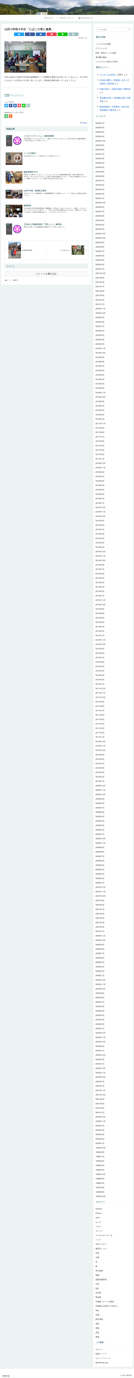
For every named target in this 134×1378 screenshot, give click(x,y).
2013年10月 (100, 604)
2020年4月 (99, 339)
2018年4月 (99, 419)
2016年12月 (100, 463)
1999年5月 (99, 1165)
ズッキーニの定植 (107, 74)
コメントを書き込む (46, 273)
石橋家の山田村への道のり (106, 1305)
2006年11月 (100, 935)
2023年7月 (99, 211)
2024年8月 (99, 176)
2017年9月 (99, 427)
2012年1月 (99, 684)
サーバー (99, 1230)
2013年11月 (100, 600)
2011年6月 (99, 714)
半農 (97, 1257)
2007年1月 (99, 931)
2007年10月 (100, 895)
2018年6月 (99, 410)
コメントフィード (103, 1358)
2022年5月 (99, 260)
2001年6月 (99, 1099)
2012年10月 (100, 644)
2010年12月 (100, 741)
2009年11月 (100, 790)
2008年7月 (99, 856)
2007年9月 (99, 900)
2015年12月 (100, 507)
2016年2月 (99, 498)
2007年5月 (99, 918)
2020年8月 (99, 321)
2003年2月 (99, 1059)
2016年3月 (99, 494)
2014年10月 (100, 560)
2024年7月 (99, 180)
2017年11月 (100, 423)
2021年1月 (99, 304)
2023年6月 (99, 215)
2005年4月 (99, 1015)
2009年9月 (99, 798)
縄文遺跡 (99, 1319)
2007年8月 (99, 904)
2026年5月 (99, 132)
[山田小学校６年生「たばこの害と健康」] (41, 34)
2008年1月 (99, 882)
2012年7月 (99, 657)
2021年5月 (99, 295)
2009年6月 (99, 812)
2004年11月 (100, 1037)
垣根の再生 (104, 88)
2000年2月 (99, 1138)
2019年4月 (99, 379)
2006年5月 (99, 962)
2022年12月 (100, 233)
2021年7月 (99, 286)
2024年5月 (99, 189)
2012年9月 (99, 648)
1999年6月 (99, 1161)
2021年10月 (100, 273)
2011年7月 (99, 710)
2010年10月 (100, 750)
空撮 (97, 1314)
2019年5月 (99, 374)
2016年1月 (99, 503)
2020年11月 (100, 308)
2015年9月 (99, 520)
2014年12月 (100, 551)
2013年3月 (99, 626)
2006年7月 (99, 953)
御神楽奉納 (104, 106)
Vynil (97, 1217)
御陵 (97, 1275)
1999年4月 (99, 1169)
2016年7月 (99, 476)
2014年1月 (99, 595)
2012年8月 (99, 653)
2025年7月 (99, 154)
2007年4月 (99, 922)
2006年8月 (99, 949)
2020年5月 (99, 335)
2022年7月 (99, 251)
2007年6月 (99, 913)
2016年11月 (100, 467)
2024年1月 (99, 198)
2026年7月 (99, 123)
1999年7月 (99, 1156)
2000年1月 (99, 1143)
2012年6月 (99, 662)
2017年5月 (99, 445)
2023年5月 (99, 220)
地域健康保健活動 (18, 95)
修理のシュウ (101, 1248)
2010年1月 (99, 781)
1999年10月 (100, 1147)
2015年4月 (99, 538)
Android (98, 1208)
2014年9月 (99, 564)
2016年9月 (99, 472)
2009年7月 (99, 807)
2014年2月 (99, 591)
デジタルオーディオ (103, 1235)
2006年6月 (99, 957)
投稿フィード (101, 1353)
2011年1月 (99, 737)
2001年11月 (100, 1090)
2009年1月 (99, 834)
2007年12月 (100, 887)
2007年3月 (99, 926)
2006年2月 (99, 971)
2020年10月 (100, 313)
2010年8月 (99, 759)
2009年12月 (100, 785)
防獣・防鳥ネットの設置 (105, 52)
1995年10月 (100, 1196)
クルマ (98, 1226)
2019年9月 (99, 357)
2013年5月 (99, 622)
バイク (98, 1239)
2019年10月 (100, 352)
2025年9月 (99, 145)
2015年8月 (99, 525)
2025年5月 (99, 162)
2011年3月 (99, 728)
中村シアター (101, 1244)
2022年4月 (99, 264)
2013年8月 (99, 613)
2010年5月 (99, 767)
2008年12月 (100, 838)
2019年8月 (99, 361)
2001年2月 (99, 1108)
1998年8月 (99, 1178)
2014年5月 (99, 578)
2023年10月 (100, 202)
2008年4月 (99, 869)
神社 (97, 1310)
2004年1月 (99, 1050)
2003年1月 (99, 1063)
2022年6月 (99, 255)
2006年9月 (99, 944)
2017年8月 (99, 432)
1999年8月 (99, 1152)
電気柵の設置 (105, 97)
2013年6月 (99, 617)
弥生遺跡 (99, 1270)
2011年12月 (100, 688)
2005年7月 (99, 1002)
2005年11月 (100, 984)
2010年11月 (100, 745)
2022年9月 (99, 242)
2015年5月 (99, 533)
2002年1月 (99, 1085)
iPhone (98, 1213)
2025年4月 (99, 167)
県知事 (98, 1297)
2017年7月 (99, 436)
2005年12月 (100, 979)
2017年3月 (99, 454)
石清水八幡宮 (105, 80)
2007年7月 (99, 909)
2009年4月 (99, 820)
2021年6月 (99, 291)
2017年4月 (99, 449)
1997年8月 (99, 1187)
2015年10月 (100, 516)
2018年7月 (99, 405)
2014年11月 (100, 555)
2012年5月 (99, 666)
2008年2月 (99, 878)
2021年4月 (99, 299)
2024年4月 (99, 193)
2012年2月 (99, 679)
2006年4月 (99, 966)
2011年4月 (99, 723)
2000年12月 (100, 1116)
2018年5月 (99, 414)
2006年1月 (99, 975)
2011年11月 (100, 692)
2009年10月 (100, 794)
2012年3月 (99, 675)
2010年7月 (99, 763)
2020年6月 (99, 330)
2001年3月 (99, 1103)
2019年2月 (99, 388)
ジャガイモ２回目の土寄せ (106, 61)
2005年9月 (99, 993)
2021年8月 (99, 282)
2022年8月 (99, 246)
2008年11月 (100, 843)
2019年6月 (99, 370)
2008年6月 (99, 860)
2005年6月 (99, 1006)
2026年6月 (99, 127)
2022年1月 (99, 268)
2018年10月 (100, 396)
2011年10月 (100, 697)
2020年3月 (99, 344)
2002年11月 (100, 1072)
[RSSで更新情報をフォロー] (10, 116)
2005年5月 (99, 1010)
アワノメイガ (101, 48)
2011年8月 (99, 706)
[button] (129, 29)
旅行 (97, 1288)
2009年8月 (99, 803)
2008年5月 (99, 865)
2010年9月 (99, 754)
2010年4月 (99, 772)
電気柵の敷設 (101, 57)
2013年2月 (99, 631)
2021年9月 (99, 277)
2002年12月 (100, 1068)
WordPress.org (101, 1362)
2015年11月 (100, 511)
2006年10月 (100, 940)
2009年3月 (99, 825)
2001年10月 (100, 1094)
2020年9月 (99, 317)
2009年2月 (99, 829)
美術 (97, 1323)
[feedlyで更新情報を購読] (6, 116)
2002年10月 (100, 1077)
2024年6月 (99, 184)
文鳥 (97, 1283)
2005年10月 (100, 988)
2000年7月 (99, 1125)
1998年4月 (99, 1183)
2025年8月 (99, 149)
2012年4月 (99, 670)
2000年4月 (99, 1134)
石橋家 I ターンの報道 (104, 1301)
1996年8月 (99, 1191)
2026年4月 (99, 136)
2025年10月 (100, 140)
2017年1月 (99, 458)
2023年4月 (99, 224)
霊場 (97, 1328)
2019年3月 (99, 383)
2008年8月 (99, 851)
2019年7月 (99, 366)
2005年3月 (99, 1019)
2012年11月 (100, 639)
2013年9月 (99, 608)
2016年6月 (99, 480)
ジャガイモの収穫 (103, 44)
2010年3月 (99, 776)
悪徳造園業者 (101, 1279)
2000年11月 (100, 1121)
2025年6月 (99, 158)
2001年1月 (99, 1112)
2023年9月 (99, 207)
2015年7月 (99, 529)
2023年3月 (99, 229)
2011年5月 (99, 719)
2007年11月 (100, 891)
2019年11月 (100, 348)
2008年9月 (99, 847)
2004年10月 (100, 1041)
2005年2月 (99, 1024)
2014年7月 (99, 569)
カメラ (98, 1222)
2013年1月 (99, 635)
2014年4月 (99, 582)
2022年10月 (100, 237)
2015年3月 (99, 542)
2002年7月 (99, 1081)
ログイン (99, 1349)
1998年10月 (100, 1174)
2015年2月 (99, 547)
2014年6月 (99, 573)
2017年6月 (99, 441)
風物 (97, 1336)
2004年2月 (99, 1046)
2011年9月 (99, 701)
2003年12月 (100, 1054)
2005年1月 (99, 1028)
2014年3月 (99, 586)
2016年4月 (99, 489)
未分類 (98, 1292)
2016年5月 (99, 485)
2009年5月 (99, 816)
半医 (7, 95)
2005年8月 (99, 997)
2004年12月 (100, 1032)
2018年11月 (100, 392)
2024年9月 (99, 171)
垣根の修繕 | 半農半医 (121, 88)
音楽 (97, 1332)
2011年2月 (99, 732)
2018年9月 (99, 401)
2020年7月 (99, 326)
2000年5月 (99, 1130)
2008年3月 (99, 873)
